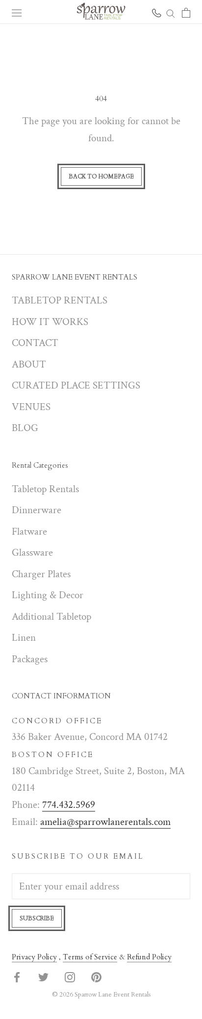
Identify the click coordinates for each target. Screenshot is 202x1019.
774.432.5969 (68, 804)
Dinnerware (36, 510)
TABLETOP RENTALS (59, 300)
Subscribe (37, 918)
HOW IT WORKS (50, 321)
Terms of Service (90, 957)
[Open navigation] (17, 12)
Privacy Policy (34, 957)
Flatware (29, 531)
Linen (24, 637)
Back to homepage (101, 176)
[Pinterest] (96, 976)
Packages (30, 659)
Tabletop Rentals (45, 489)
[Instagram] (70, 976)
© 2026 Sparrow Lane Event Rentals (101, 994)
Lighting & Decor (47, 595)
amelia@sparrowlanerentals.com (105, 821)
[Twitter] (43, 976)
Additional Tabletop (51, 616)
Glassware (32, 552)
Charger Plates (41, 574)
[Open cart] (186, 12)
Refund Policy (149, 957)
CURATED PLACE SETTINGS (76, 385)
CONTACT (35, 342)
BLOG (25, 427)
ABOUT (29, 364)
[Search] (170, 12)
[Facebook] (17, 976)
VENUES (31, 406)
